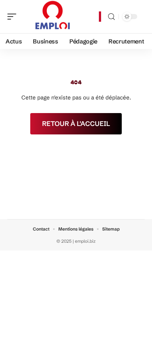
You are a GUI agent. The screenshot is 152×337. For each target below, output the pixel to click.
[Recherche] (111, 16)
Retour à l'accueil (76, 123)
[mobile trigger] (13, 16)
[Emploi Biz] (53, 16)
